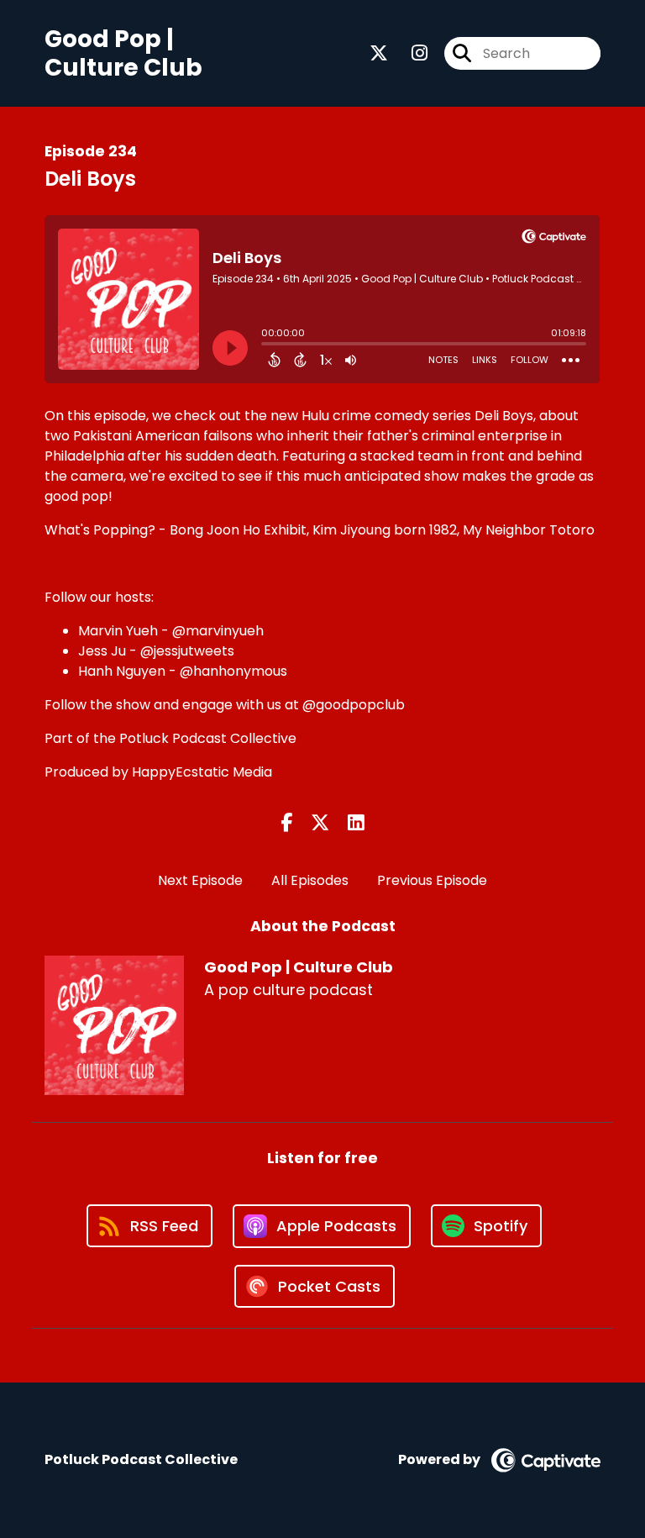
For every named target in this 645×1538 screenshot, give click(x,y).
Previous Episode (432, 880)
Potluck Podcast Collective (207, 738)
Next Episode (200, 880)
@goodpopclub (353, 704)
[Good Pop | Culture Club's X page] (379, 53)
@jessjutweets (187, 651)
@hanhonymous (233, 671)
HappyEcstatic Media (202, 772)
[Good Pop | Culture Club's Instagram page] (409, 53)
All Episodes (310, 880)
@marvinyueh (218, 630)
